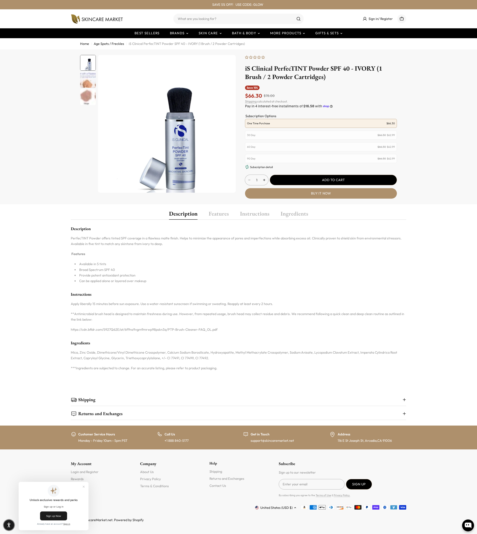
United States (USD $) (276, 507)
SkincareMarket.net (97, 520)
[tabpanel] (238, 298)
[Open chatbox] (468, 525)
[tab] (183, 215)
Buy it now (321, 193)
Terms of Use (323, 495)
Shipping (251, 101)
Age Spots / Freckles (109, 44)
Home (84, 44)
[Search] (298, 19)
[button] (9, 525)
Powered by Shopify (129, 520)
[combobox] (238, 19)
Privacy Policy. (342, 495)
